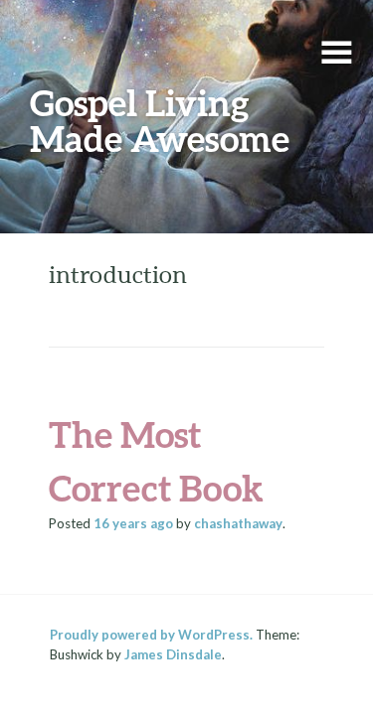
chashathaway (238, 523)
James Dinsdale (173, 654)
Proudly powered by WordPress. (151, 635)
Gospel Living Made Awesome (159, 120)
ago (133, 523)
